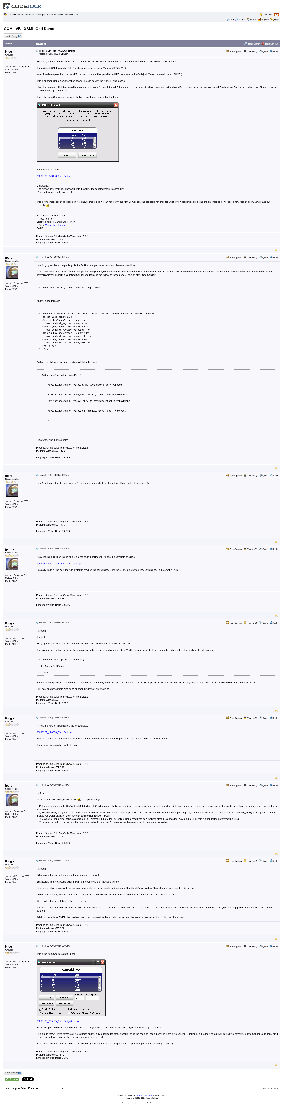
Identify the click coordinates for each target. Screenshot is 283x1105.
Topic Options (271, 44)
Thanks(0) (252, 51)
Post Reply (11, 36)
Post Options (235, 51)
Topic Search (253, 44)
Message (41, 43)
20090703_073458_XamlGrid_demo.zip (58, 176)
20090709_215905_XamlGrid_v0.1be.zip (58, 1021)
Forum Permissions (269, 1088)
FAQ (231, 19)
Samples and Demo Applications (63, 14)
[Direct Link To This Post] (37, 51)
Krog (9, 51)
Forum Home (14, 14)
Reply (275, 51)
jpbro (9, 257)
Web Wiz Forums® (144, 1095)
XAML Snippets (39, 14)
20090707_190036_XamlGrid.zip (54, 732)
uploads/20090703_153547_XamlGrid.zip (59, 563)
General (26, 14)
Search (242, 19)
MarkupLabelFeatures (56, 225)
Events (253, 19)
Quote (265, 51)
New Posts (268, 14)
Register (265, 19)
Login (276, 19)
